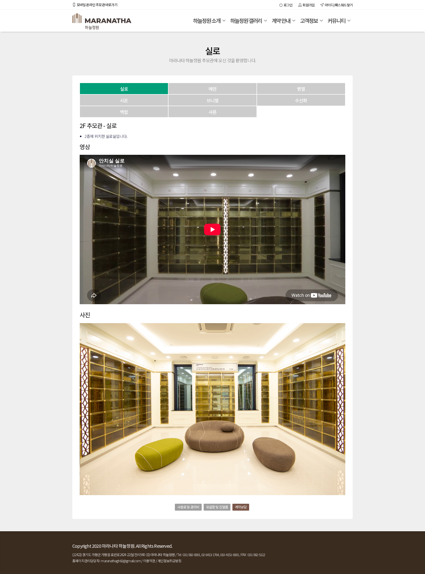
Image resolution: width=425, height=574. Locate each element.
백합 (124, 112)
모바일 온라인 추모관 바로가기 (96, 4)
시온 (124, 100)
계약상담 (241, 506)
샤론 (212, 112)
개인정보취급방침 (169, 560)
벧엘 (301, 89)
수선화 (301, 100)
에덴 (212, 89)
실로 (124, 89)
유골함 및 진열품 (217, 506)
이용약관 (149, 560)
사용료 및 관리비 (188, 506)
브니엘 (213, 100)
